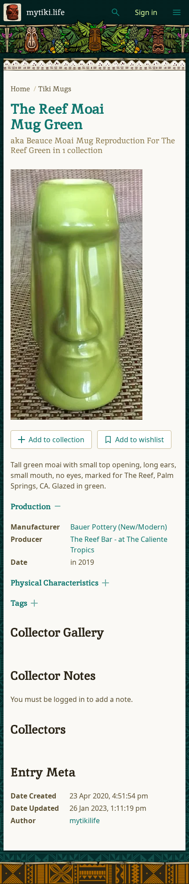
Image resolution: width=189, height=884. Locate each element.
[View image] (76, 294)
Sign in (146, 12)
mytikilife (84, 820)
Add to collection (56, 439)
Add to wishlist (139, 439)
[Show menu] (176, 12)
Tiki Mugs (54, 88)
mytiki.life (45, 12)
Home (21, 88)
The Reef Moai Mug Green (57, 117)
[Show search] (115, 12)
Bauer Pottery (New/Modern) (118, 527)
